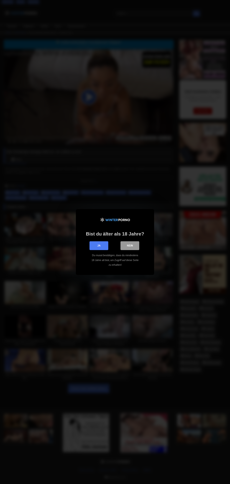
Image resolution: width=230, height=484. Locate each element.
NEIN (130, 245)
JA (99, 245)
